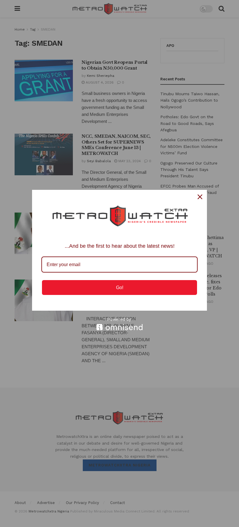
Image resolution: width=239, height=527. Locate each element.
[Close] (200, 197)
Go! (119, 287)
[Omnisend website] (119, 324)
